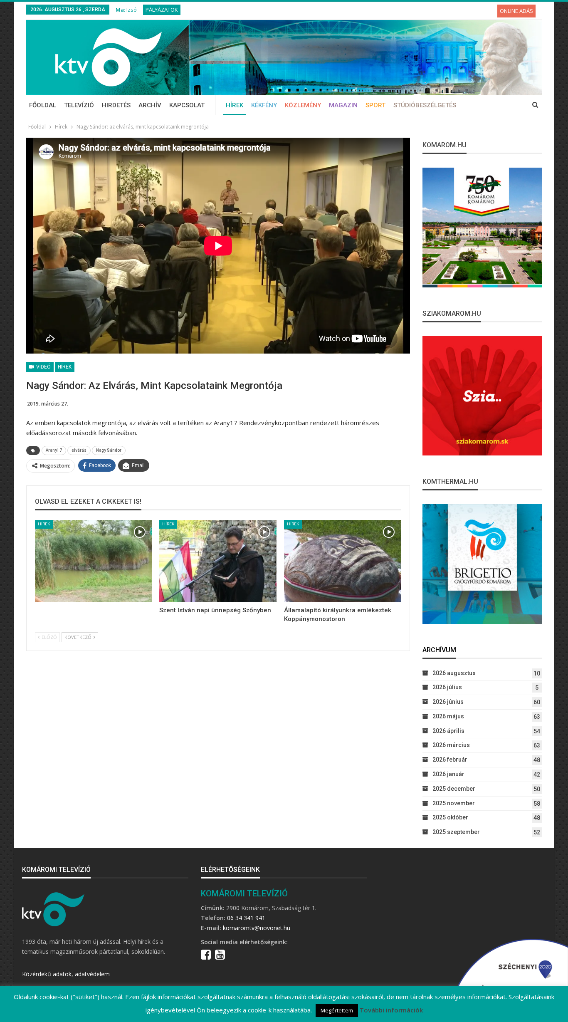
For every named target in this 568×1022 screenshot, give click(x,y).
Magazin (343, 105)
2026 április (448, 731)
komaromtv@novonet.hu (256, 928)
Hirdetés (116, 105)
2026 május (448, 716)
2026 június (448, 701)
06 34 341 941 (246, 918)
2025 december (453, 788)
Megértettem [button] (337, 1010)
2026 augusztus (454, 673)
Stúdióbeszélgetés (424, 105)
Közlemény (303, 105)
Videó (43, 367)
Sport (375, 105)
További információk (391, 1010)
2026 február (449, 759)
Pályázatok (162, 9)
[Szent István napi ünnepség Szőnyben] (217, 561)
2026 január (448, 774)
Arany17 (54, 450)
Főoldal (42, 105)
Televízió (79, 105)
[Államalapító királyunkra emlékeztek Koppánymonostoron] (342, 561)
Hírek (234, 105)
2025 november (453, 803)
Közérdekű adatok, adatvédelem (66, 974)
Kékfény (264, 105)
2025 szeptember (456, 832)
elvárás (79, 450)
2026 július (447, 687)
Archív (149, 105)
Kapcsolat (187, 105)
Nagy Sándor (108, 450)
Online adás (516, 11)
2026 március (451, 745)
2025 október (450, 817)
